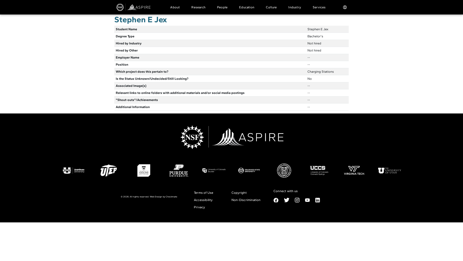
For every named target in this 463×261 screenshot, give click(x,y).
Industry (294, 7)
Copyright (239, 193)
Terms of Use (203, 193)
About (175, 7)
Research (198, 7)
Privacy (199, 207)
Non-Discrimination (246, 200)
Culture (271, 7)
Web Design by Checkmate (163, 196)
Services (319, 7)
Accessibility (203, 200)
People (222, 7)
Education (246, 7)
